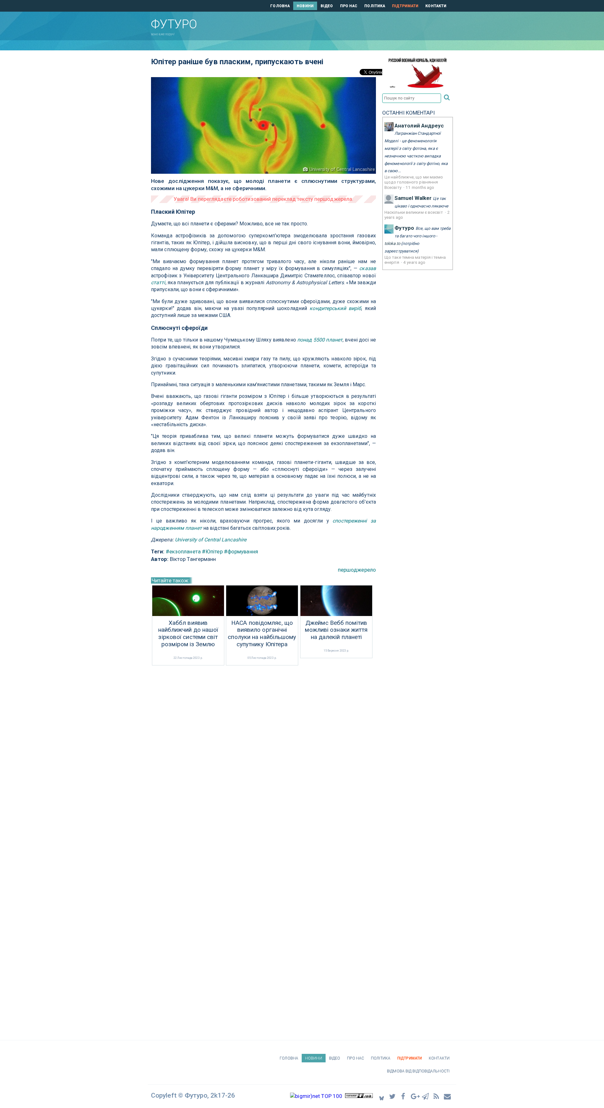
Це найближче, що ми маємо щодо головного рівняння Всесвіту (413, 182)
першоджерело (357, 570)
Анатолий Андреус (419, 125)
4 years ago (414, 262)
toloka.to (392, 243)
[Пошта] (447, 1096)
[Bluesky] (381, 1096)
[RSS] (436, 1096)
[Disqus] (263, 750)
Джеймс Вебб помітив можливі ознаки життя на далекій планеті (336, 630)
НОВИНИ (305, 6)
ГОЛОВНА (280, 6)
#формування (241, 551)
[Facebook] (403, 1096)
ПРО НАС (349, 6)
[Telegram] (425, 1096)
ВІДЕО (327, 6)
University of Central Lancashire (210, 540)
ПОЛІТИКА (374, 6)
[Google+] (414, 1096)
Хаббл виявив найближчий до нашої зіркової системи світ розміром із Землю (188, 633)
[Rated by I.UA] (359, 1096)
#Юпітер (212, 551)
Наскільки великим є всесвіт (414, 212)
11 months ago (419, 187)
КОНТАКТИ (435, 6)
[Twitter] (392, 1096)
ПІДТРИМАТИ (405, 6)
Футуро (404, 228)
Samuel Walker (413, 198)
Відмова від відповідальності (418, 1071)
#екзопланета (183, 551)
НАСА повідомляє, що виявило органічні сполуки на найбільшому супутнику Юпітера (262, 633)
